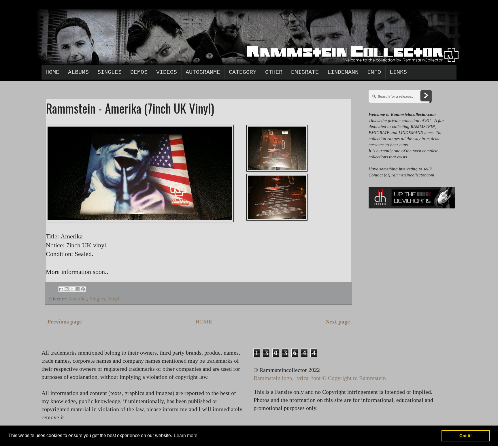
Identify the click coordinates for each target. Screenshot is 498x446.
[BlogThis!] (66, 289)
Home (52, 72)
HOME (203, 321)
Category (242, 72)
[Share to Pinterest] (83, 289)
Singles (109, 72)
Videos (166, 72)
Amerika (78, 299)
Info (374, 72)
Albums (78, 72)
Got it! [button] (465, 435)
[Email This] (61, 289)
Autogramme (203, 72)
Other (273, 72)
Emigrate (305, 72)
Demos (139, 72)
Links (398, 72)
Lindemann (343, 72)
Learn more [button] (185, 435)
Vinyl (113, 299)
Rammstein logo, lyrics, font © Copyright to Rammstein (320, 378)
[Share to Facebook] (77, 289)
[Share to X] (72, 289)
